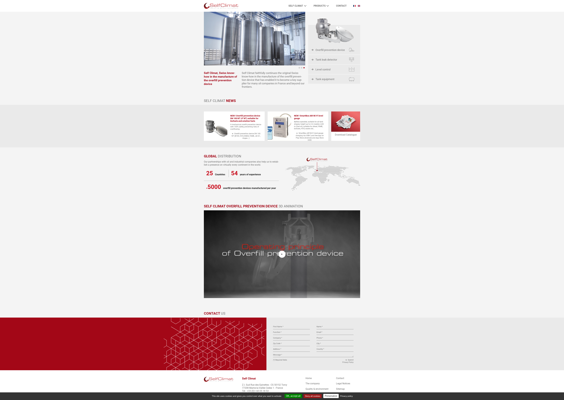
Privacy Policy (348, 362)
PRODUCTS (320, 5)
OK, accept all (293, 396)
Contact (341, 5)
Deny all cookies (312, 396)
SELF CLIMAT (295, 5)
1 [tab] (299, 67)
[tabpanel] (254, 38)
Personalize (331, 396)
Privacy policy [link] (346, 396)
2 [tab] (301, 67)
